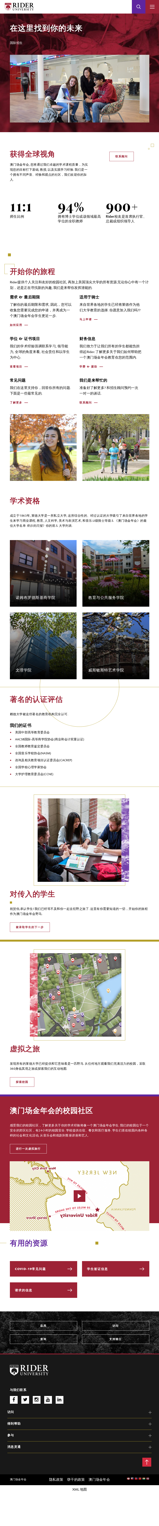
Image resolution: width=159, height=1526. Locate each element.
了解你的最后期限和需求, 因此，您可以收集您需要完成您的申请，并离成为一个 (41, 310)
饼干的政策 (76, 1480)
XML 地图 (79, 1490)
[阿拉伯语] (132, 1479)
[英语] (128, 1479)
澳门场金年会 (19, 164)
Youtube (48, 1400)
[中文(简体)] (136, 1479)
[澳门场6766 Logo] (29, 1370)
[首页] (19, 7)
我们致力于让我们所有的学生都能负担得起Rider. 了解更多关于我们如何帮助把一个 (111, 352)
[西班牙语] (147, 1479)
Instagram (37, 1400)
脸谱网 (14, 1400)
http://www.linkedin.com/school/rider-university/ (59, 1400)
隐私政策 (56, 1480)
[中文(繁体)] (140, 1479)
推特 (25, 1400)
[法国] (143, 1479)
